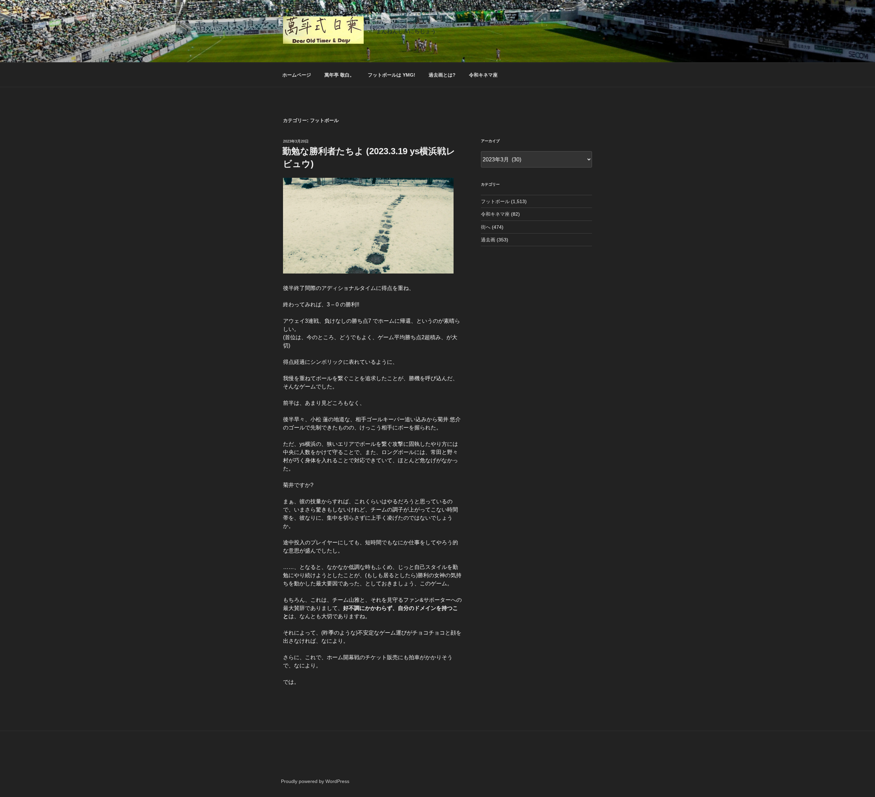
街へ (485, 227)
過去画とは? (442, 75)
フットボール (495, 201)
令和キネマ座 (483, 75)
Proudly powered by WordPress (315, 781)
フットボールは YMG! (391, 75)
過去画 (488, 239)
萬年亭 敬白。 (339, 75)
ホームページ (296, 75)
